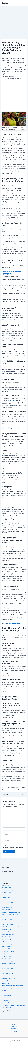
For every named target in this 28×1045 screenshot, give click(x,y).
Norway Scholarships (7, 956)
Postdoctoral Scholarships (8, 961)
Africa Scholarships (6, 885)
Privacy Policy (14, 1030)
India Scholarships (6, 929)
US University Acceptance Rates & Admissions (13, 1005)
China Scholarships (6, 897)
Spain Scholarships (6, 980)
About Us (14, 1024)
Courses (4, 900)
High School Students (7, 924)
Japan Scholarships (7, 939)
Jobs (3, 941)
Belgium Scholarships (7, 892)
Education (4, 904)
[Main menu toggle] (25, 3)
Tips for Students (6, 993)
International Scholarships (8, 931)
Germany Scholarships (7, 919)
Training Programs (6, 995)
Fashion (18, 429)
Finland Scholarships (7, 907)
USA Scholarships (6, 1007)
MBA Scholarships (6, 946)
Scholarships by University (8, 973)
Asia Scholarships (6, 887)
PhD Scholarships (6, 958)
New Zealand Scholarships (8, 951)
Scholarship (5, 971)
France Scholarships (7, 909)
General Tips (5, 917)
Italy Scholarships (6, 936)
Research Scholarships (7, 968)
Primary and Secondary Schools (10, 966)
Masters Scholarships (7, 944)
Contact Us (14, 1026)
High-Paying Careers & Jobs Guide (10, 927)
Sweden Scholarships (7, 988)
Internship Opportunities (8, 934)
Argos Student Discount (13, 623)
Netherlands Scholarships (8, 949)
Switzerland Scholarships (8, 990)
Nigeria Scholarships (7, 953)
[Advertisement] (14, 25)
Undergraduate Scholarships (9, 1002)
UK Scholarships (6, 998)
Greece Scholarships (7, 922)
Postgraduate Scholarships (8, 963)
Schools (4, 975)
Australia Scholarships (7, 890)
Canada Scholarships (7, 895)
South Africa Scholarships (8, 978)
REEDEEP (5, 3)
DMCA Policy (14, 1031)
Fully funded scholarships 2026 (10, 914)
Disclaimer (14, 1028)
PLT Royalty (12, 400)
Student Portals (5, 983)
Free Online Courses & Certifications (11, 912)
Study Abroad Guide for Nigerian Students (12, 985)
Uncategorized (5, 1000)
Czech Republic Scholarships (9, 902)
